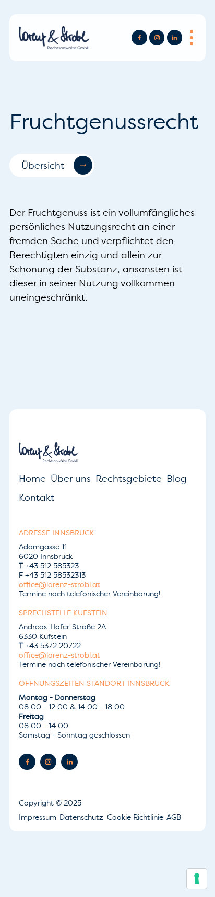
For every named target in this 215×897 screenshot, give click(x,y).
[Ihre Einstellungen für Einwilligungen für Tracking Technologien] (197, 879)
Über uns (71, 479)
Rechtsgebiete (128, 479)
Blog (176, 479)
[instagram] (156, 37)
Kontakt (36, 497)
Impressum (38, 817)
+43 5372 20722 (50, 645)
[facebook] (139, 37)
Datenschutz (82, 817)
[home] (54, 38)
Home (32, 479)
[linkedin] (174, 37)
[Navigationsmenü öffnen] (191, 38)
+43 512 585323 (49, 565)
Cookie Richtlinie (136, 817)
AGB (173, 817)
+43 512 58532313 (52, 575)
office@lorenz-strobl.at (59, 584)
